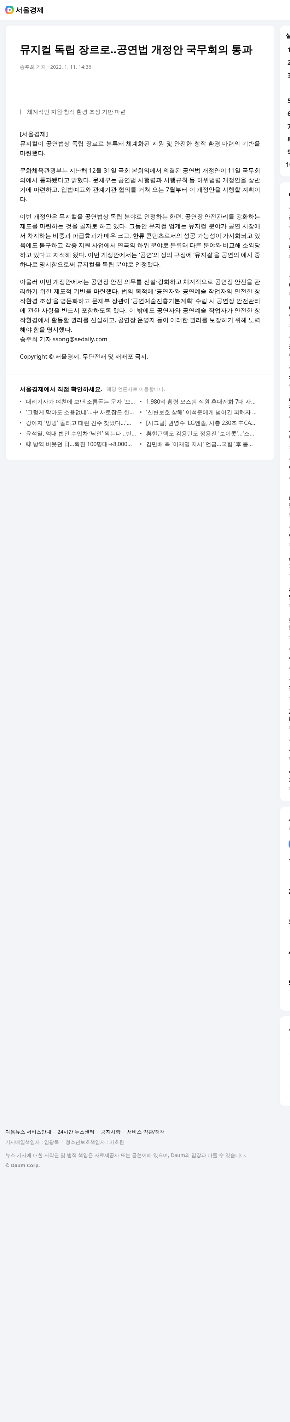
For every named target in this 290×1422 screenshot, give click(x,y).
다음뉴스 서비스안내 (28, 1131)
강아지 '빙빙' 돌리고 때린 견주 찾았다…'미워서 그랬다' (81, 423)
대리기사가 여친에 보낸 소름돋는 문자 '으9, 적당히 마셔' (81, 401)
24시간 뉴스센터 (76, 1131)
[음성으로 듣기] (211, 86)
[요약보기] (197, 86)
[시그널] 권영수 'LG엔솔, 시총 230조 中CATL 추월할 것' (201, 423)
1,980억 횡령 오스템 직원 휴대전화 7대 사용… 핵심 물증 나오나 (201, 401)
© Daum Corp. (22, 1165)
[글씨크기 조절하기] (239, 86)
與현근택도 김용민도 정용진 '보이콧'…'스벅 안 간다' (201, 433)
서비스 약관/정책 (146, 1131)
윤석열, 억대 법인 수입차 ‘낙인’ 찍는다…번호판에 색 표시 (81, 433)
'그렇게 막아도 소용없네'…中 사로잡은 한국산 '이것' (81, 412)
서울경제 (30, 9)
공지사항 (111, 1131)
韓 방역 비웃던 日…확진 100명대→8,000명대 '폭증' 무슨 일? (81, 444)
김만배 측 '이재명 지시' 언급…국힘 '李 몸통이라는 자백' (201, 444)
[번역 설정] (225, 86)
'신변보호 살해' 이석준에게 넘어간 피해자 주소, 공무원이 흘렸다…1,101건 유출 (201, 412)
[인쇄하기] (253, 86)
